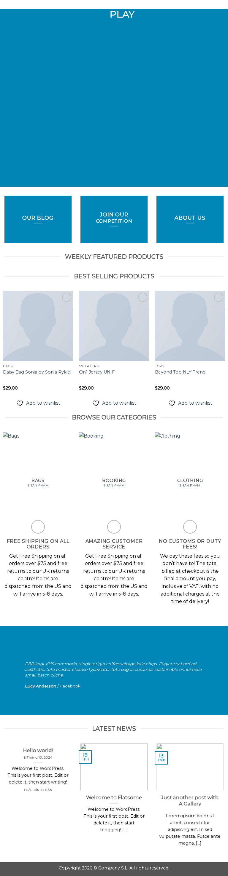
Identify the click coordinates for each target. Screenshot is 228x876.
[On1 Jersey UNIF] (114, 326)
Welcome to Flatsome (114, 797)
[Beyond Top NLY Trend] (190, 326)
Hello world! (38, 750)
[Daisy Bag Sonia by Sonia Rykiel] (38, 326)
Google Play (114, 9)
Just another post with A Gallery (190, 800)
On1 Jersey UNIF (97, 372)
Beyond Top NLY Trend (180, 372)
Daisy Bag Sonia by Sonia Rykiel (37, 372)
